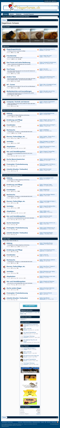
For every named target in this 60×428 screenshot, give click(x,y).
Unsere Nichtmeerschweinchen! (50, 76)
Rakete (41, 126)
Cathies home (43, 212)
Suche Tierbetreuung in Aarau (50, 227)
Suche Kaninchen (13, 223)
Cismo (41, 121)
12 (21, 213)
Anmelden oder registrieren (50, 1)
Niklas (41, 102)
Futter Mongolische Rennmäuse (50, 249)
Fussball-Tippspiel (29, 14)
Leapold (41, 202)
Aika (41, 114)
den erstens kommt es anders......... (51, 222)
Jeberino (42, 160)
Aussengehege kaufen (48, 178)
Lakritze (41, 233)
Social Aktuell (4, 422)
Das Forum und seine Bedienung (18, 62)
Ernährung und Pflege (14, 120)
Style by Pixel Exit (5, 426)
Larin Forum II (23, 40)
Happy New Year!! (47, 55)
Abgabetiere (11, 146)
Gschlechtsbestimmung (48, 113)
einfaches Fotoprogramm (49, 101)
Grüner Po (45, 254)
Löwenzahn (42, 77)
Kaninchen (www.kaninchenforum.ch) (12, 175)
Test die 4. (45, 69)
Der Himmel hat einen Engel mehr (51, 49)
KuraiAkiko (42, 142)
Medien (12, 14)
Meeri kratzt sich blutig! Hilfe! (50, 124)
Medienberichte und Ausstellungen (19, 91)
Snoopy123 (42, 137)
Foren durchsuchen (7, 16)
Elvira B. (42, 50)
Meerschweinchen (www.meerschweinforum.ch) (15, 110)
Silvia (41, 70)
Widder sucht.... (47, 211)
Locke (41, 56)
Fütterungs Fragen (47, 184)
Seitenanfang (53, 422)
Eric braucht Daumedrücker (30, 332)
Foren (5, 14)
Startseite (49, 422)
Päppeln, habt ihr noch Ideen (49, 119)
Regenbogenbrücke (14, 49)
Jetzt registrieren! (30, 305)
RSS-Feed (38, 49)
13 (21, 148)
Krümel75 (42, 289)
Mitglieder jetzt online (26, 310)
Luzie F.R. (42, 63)
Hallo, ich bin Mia (27, 328)
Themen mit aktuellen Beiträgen (21, 16)
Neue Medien (6, 26)
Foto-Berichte (11, 56)
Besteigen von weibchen (48, 141)
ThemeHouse (18, 425)
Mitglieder (18, 14)
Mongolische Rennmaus (48, 281)
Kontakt (42, 422)
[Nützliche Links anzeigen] (57, 20)
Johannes (42, 244)
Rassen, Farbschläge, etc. (16, 136)
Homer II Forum (51, 40)
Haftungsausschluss (36, 422)
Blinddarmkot (46, 189)
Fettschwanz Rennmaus (48, 288)
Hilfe (45, 422)
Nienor (41, 282)
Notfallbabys (46, 129)
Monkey (41, 260)
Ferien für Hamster (47, 293)
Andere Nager (6, 238)
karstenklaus (42, 165)
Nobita (56, 419)
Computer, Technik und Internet (18, 102)
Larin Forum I (36, 40)
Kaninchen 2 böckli (47, 216)
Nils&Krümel (42, 299)
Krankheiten (11, 125)
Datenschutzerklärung (27, 422)
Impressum (20, 422)
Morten (9, 40)
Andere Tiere (11, 77)
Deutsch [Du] (10, 422)
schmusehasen (43, 228)
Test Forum (11, 69)
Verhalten (10, 141)
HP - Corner (11, 84)
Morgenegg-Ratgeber (48, 232)
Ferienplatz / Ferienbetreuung (17, 164)
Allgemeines (6, 46)
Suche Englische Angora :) (49, 201)
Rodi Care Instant (47, 169)
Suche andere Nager (14, 288)
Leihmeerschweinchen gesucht (50, 159)
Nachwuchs (11, 130)
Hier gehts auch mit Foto (49, 91)
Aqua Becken (46, 298)
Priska (41, 277)
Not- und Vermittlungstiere (16, 151)
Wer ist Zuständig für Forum (49, 84)
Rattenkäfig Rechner (48, 243)
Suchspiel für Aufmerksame (49, 62)
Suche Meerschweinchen (16, 159)
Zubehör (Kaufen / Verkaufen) (17, 169)
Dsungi (41, 267)
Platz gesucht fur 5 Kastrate (49, 146)
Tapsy (41, 207)
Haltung (9, 113)
